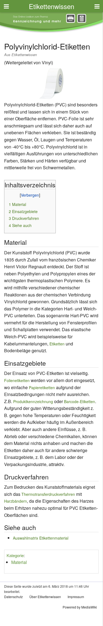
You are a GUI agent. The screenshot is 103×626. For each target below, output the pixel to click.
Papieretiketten (42, 387)
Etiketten (57, 344)
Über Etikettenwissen (45, 596)
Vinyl (47, 62)
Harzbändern (15, 501)
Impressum (76, 596)
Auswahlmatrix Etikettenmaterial (40, 538)
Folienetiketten (17, 380)
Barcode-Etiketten (79, 401)
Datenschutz (13, 596)
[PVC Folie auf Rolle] (51, 83)
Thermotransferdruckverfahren (48, 494)
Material (19, 562)
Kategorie (15, 555)
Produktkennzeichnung (33, 401)
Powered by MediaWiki (80, 607)
